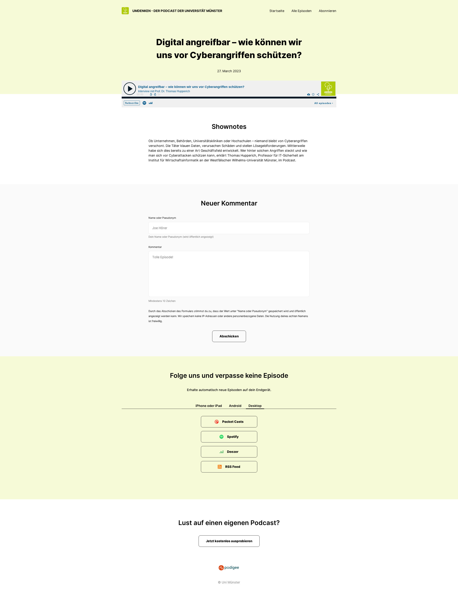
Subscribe (132, 103)
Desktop (255, 406)
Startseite (276, 11)
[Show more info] (313, 94)
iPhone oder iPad (209, 406)
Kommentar (155, 246)
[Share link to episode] (318, 94)
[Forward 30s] (155, 94)
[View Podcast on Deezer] (150, 103)
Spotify (233, 437)
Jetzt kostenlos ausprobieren (229, 541)
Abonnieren (327, 11)
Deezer (232, 452)
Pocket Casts (232, 422)
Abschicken (229, 336)
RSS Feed (232, 467)
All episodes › (323, 103)
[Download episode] (308, 94)
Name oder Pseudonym (162, 217)
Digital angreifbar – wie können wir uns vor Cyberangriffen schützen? (191, 87)
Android (235, 406)
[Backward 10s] (151, 94)
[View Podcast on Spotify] (144, 103)
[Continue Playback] (129, 88)
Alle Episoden (301, 11)
